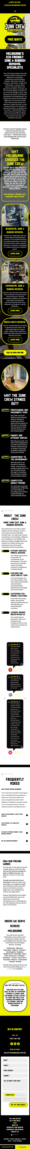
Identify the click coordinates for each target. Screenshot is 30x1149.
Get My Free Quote (18, 1105)
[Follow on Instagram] (15, 1043)
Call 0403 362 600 (7, 1147)
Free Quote (15, 39)
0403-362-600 (15, 1039)
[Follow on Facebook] (11, 1043)
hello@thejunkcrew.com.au (15, 1053)
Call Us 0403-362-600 (15, 353)
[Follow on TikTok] (18, 1043)
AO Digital (19, 1141)
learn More (15, 254)
